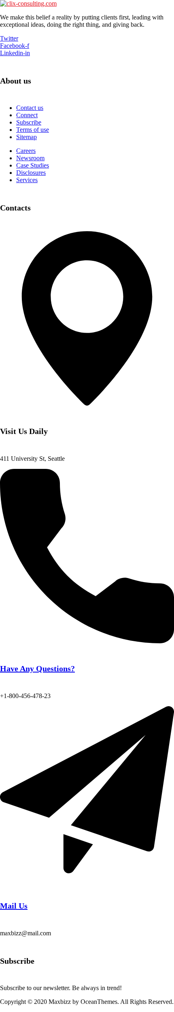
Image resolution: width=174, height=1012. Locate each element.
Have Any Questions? (37, 668)
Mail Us (14, 905)
